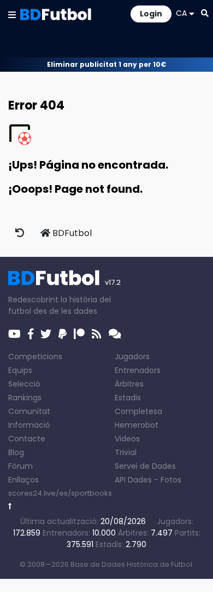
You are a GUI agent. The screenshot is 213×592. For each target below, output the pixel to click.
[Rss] (97, 334)
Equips (20, 370)
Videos (127, 438)
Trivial (126, 452)
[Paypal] (62, 334)
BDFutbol (71, 233)
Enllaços (23, 479)
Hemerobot (136, 424)
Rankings (25, 397)
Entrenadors (138, 370)
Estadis (128, 397)
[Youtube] (14, 334)
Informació (29, 424)
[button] (12, 14)
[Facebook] (30, 334)
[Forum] (115, 334)
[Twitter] (45, 334)
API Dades (133, 479)
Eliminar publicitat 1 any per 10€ (106, 64)
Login (151, 13)
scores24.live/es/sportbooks (60, 493)
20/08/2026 (123, 521)
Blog (16, 452)
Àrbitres (129, 383)
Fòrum (20, 466)
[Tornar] (10, 506)
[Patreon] (79, 334)
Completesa (138, 411)
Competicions (35, 356)
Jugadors (132, 356)
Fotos (171, 479)
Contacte (26, 438)
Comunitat (29, 411)
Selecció (24, 383)
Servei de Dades (145, 466)
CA (181, 13)
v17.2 (113, 282)
